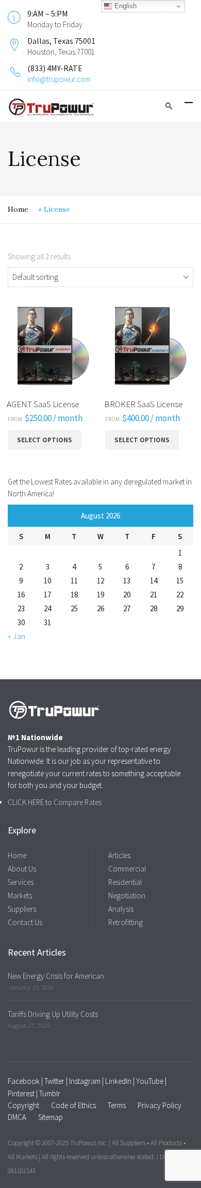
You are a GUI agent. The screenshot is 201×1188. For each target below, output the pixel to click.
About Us (22, 869)
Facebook (24, 1081)
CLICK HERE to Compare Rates (55, 802)
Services (21, 882)
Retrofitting (125, 922)
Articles (119, 855)
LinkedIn (118, 1081)
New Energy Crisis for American (56, 976)
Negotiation (126, 895)
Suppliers (22, 909)
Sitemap (50, 1117)
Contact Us (25, 922)
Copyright (23, 1105)
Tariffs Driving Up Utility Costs (53, 1014)
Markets (20, 895)
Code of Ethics (73, 1105)
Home (18, 209)
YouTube (149, 1081)
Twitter (54, 1081)
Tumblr (49, 1093)
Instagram (84, 1081)
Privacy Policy (159, 1105)
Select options (44, 440)
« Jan (16, 636)
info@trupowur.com (59, 79)
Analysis (120, 909)
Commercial (127, 869)
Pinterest (21, 1093)
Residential (125, 882)
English (124, 6)
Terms (117, 1105)
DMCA (17, 1117)
